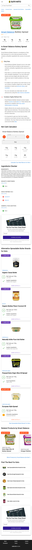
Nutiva (4, 303)
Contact (26, 541)
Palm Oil (7, 200)
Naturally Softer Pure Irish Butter (13, 339)
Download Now (16, 237)
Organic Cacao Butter (9, 272)
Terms (16, 543)
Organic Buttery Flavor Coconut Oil (14, 306)
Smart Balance (7, 32)
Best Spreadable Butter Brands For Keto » (20, 423)
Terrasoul (5, 270)
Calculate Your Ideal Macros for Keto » (21, 162)
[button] (16, 142)
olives (23, 86)
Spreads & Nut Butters (19, 9)
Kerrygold (5, 337)
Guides (16, 541)
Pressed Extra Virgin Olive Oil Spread (14, 373)
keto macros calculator (23, 92)
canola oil (11, 101)
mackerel (7, 88)
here (15, 121)
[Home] (15, 2)
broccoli (19, 86)
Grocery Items (9, 9)
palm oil (18, 101)
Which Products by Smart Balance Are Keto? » (19, 457)
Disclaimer (5, 543)
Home (2, 9)
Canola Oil (7, 196)
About (5, 541)
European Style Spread (10, 406)
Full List (4, 183)
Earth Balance (6, 370)
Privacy (26, 543)
